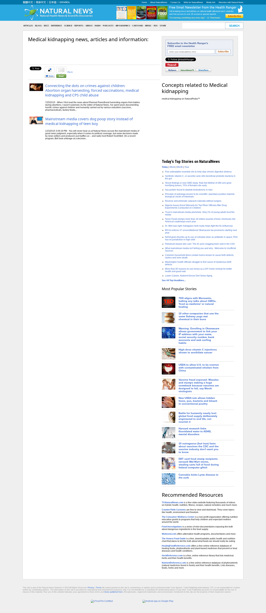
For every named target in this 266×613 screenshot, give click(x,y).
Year (187, 167)
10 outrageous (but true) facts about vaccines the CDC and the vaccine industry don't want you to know (199, 448)
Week (172, 167)
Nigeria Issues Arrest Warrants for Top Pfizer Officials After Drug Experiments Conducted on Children (196, 206)
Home (144, 2)
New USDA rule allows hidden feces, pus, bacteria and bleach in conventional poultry (198, 401)
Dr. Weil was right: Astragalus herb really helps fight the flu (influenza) (199, 226)
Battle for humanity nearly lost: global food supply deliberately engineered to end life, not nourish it (198, 417)
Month (180, 167)
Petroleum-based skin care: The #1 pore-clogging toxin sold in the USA (200, 244)
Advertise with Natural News (231, 2)
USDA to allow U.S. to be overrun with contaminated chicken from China (199, 367)
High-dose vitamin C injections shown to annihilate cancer (198, 351)
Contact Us (175, 2)
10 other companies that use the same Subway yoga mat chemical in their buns (199, 316)
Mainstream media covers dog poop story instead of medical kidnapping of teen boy (89, 121)
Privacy (91, 587)
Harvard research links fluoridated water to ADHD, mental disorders (195, 431)
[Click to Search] (234, 26)
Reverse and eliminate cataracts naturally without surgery (193, 201)
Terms (99, 587)
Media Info (210, 2)
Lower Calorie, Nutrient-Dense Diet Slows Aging (188, 275)
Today (165, 167)
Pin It (69, 72)
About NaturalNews (158, 2)
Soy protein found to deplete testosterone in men (189, 190)
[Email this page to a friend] (61, 77)
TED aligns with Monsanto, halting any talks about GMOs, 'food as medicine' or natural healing (197, 302)
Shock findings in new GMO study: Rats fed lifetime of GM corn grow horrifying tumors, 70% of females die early (198, 184)
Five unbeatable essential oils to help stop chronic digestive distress (198, 171)
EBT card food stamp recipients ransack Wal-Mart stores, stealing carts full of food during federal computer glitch (199, 463)
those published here (113, 592)
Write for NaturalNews (193, 2)
